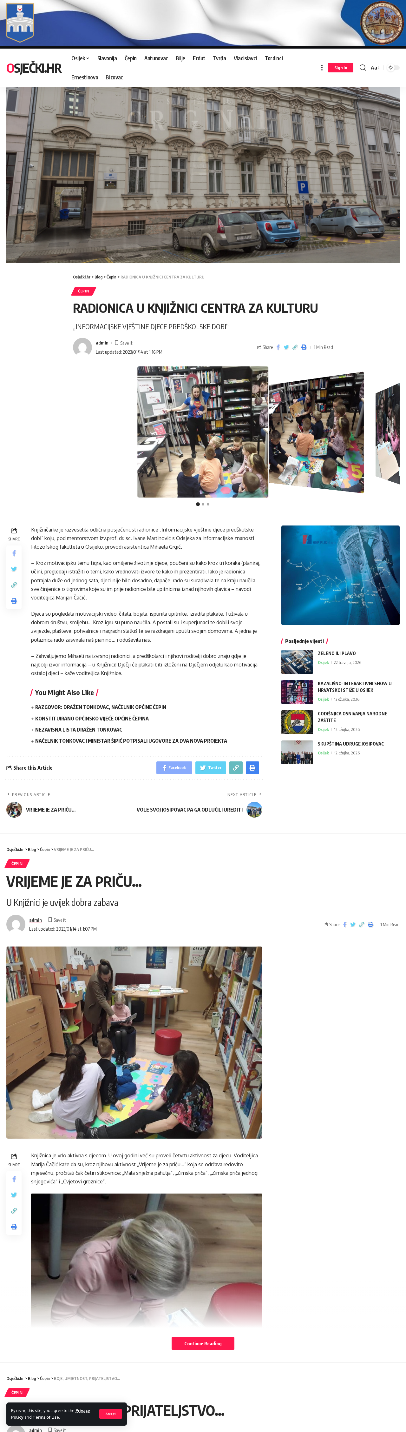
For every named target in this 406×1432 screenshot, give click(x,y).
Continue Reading (203, 1343)
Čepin (83, 291)
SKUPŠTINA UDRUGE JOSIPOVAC (351, 743)
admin (102, 342)
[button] (197, 504)
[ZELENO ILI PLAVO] (297, 662)
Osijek (323, 662)
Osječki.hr (33, 67)
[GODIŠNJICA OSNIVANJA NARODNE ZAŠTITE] (297, 722)
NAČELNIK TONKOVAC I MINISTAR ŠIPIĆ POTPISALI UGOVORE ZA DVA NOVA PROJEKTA (131, 741)
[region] (203, 167)
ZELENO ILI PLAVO (337, 653)
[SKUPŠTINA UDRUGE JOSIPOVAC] (297, 752)
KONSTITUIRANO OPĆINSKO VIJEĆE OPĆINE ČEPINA (92, 718)
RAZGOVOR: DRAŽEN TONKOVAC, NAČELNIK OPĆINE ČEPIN (100, 707)
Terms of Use (46, 1417)
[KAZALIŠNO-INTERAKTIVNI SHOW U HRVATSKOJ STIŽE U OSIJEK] (297, 692)
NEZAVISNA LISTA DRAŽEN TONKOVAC (78, 729)
